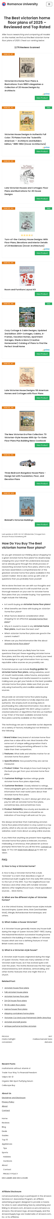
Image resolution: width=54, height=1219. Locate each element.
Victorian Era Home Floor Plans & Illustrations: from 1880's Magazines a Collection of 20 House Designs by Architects (24, 86)
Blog (4, 1127)
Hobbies (7, 1156)
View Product (42, 98)
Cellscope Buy (8, 1085)
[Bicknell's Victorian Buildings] (27, 507)
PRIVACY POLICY (10, 1173)
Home (5, 1118)
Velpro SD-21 (7, 1076)
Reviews (5, 1122)
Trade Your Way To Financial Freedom (19, 1072)
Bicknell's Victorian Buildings (19, 520)
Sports (5, 1152)
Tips (5, 1148)
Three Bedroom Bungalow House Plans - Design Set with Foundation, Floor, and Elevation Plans (25, 476)
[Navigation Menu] (49, 4)
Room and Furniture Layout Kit (20, 289)
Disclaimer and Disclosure (13, 1097)
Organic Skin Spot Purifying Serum (17, 1081)
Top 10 (5, 1139)
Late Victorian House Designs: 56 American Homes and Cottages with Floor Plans (26, 392)
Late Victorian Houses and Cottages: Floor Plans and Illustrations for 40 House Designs (26, 191)
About (5, 1106)
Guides (5, 1135)
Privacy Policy (8, 1102)
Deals (4, 1131)
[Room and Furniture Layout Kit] (27, 276)
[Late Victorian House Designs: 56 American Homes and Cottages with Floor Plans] (27, 377)
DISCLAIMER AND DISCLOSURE (15, 1178)
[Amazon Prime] (46, 94)
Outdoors (7, 1161)
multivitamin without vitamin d (16, 1068)
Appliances (7, 1144)
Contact (6, 1110)
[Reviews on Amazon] (27, 235)
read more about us (27, 849)
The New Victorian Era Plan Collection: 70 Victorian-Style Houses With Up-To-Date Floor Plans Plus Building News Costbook (26, 437)
